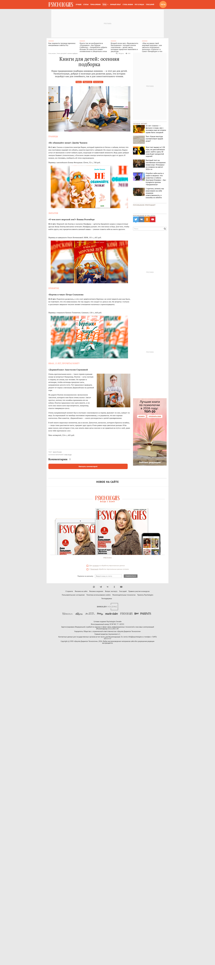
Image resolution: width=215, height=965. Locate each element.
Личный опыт (115, 4)
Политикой (94, 569)
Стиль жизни (128, 4)
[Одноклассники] (114, 587)
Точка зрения (95, 4)
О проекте (69, 591)
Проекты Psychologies (145, 595)
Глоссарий (150, 4)
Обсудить (121, 53)
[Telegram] (100, 587)
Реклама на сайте (81, 591)
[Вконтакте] (107, 587)
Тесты (163, 4)
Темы (104, 4)
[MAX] (93, 587)
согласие (96, 566)
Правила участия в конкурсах (139, 591)
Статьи (85, 4)
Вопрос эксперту (111, 591)
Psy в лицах (139, 4)
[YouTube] (121, 587)
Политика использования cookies (98, 595)
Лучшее (78, 4)
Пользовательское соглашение (73, 595)
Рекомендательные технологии (123, 595)
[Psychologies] (60, 4)
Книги (78, 82)
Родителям (87, 82)
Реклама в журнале (96, 591)
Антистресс (98, 82)
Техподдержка (106, 598)
